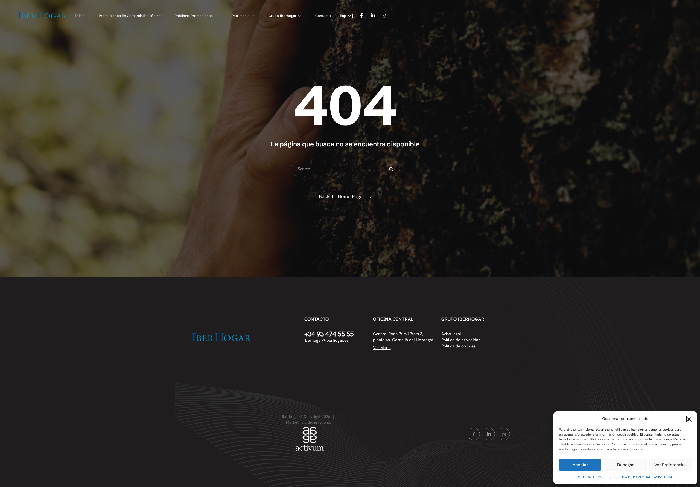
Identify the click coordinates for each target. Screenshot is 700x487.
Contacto (323, 15)
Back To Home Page (341, 196)
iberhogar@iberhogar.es (326, 340)
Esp (343, 16)
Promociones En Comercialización (127, 15)
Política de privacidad (461, 340)
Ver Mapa (382, 347)
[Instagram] (384, 15)
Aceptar (580, 464)
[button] (689, 418)
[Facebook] (361, 15)
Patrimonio (241, 15)
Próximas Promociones (193, 15)
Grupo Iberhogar (282, 15)
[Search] (392, 169)
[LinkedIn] (373, 15)
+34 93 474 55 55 (329, 334)
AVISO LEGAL (664, 477)
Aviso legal (451, 334)
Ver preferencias (670, 464)
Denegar (625, 464)
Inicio (79, 15)
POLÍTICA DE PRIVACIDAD (632, 477)
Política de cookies (458, 346)
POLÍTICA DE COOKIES (594, 477)
